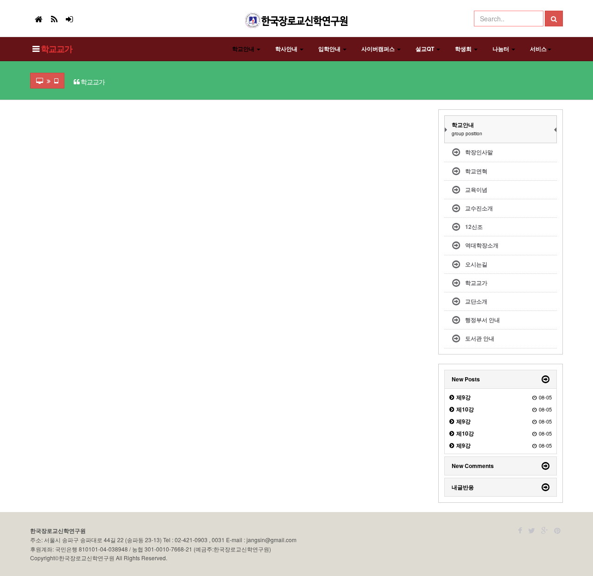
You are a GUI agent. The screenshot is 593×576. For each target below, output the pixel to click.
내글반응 (463, 487)
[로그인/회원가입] (69, 19)
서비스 (538, 48)
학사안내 (287, 48)
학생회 (464, 48)
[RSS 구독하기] (54, 19)
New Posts (466, 379)
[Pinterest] (557, 530)
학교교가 (56, 49)
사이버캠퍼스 (378, 48)
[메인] (39, 19)
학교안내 (244, 48)
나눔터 (501, 48)
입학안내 (330, 48)
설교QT (425, 48)
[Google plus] (544, 530)
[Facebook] (520, 530)
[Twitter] (531, 530)
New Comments (473, 466)
